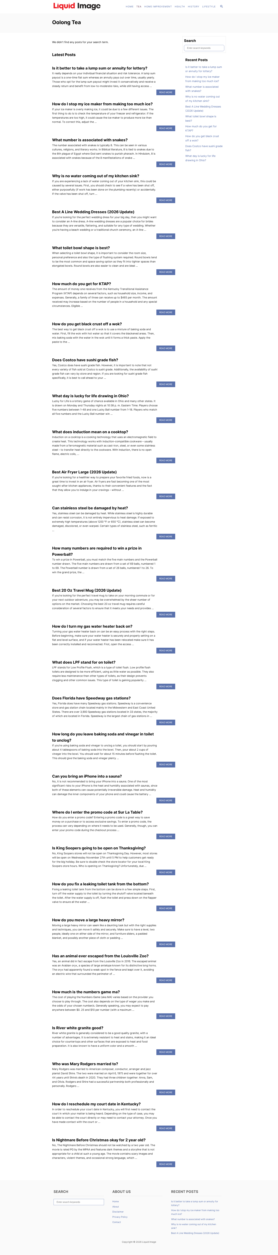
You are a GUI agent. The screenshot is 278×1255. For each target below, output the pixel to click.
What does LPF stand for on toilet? (84, 662)
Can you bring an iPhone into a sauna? (87, 776)
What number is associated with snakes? (90, 140)
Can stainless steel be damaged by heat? (90, 508)
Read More (166, 93)
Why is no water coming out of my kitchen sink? (95, 176)
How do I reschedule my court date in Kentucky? (96, 1104)
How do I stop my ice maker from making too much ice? (102, 104)
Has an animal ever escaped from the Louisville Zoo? (100, 956)
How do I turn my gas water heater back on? (92, 626)
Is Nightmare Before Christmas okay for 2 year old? (99, 1140)
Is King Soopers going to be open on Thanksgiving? (99, 848)
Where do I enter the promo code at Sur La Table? (97, 812)
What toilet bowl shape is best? (81, 248)
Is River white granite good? (77, 1028)
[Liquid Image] (78, 6)
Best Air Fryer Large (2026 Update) (84, 472)
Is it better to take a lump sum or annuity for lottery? (99, 68)
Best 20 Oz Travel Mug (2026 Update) (87, 590)
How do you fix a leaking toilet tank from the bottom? (100, 884)
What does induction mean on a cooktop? (90, 432)
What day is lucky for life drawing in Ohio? (90, 396)
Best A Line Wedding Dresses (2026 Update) (93, 212)
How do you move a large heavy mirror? (88, 920)
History (193, 6)
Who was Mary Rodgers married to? (85, 1064)
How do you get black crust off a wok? (87, 324)
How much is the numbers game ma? (86, 992)
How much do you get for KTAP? (81, 284)
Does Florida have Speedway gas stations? (91, 698)
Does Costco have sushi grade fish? (85, 360)
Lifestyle (209, 6)
